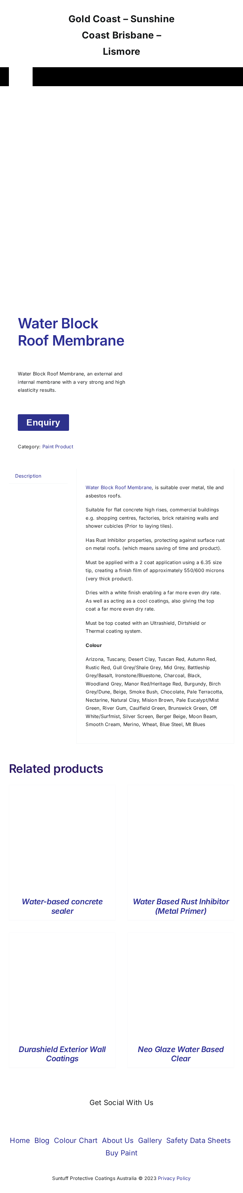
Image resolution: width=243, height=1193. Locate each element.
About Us (118, 1140)
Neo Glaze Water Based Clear (181, 1054)
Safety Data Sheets (198, 1140)
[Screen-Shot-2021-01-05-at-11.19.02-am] (63, 202)
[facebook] (107, 1118)
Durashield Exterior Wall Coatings (62, 1054)
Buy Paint (121, 1153)
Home (20, 1140)
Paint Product (57, 446)
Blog (42, 1140)
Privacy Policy (174, 1178)
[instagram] (121, 1118)
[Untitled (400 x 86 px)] (209, 5)
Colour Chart (75, 1140)
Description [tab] (28, 476)
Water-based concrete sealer (62, 906)
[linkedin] (136, 1118)
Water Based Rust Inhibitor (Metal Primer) (181, 906)
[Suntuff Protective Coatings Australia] (36, 30)
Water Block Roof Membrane (119, 487)
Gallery (150, 1140)
